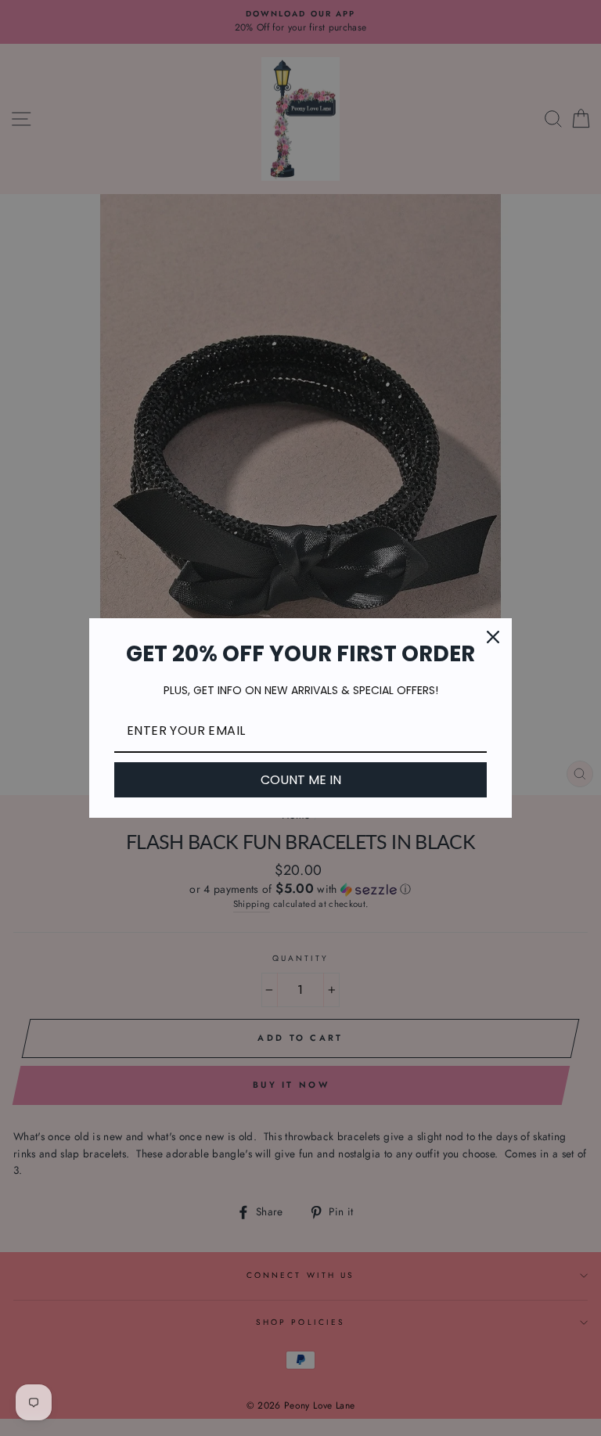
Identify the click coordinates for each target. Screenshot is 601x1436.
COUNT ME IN (301, 780)
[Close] (493, 637)
